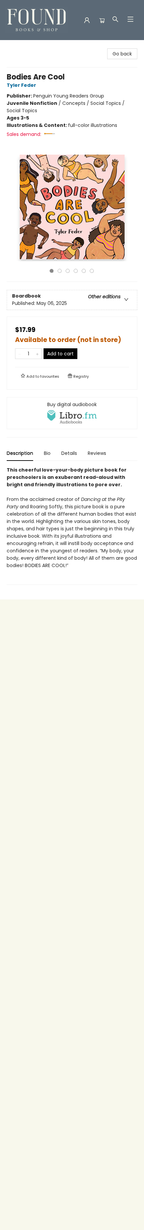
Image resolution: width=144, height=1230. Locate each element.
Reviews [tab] (97, 453)
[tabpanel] (72, 525)
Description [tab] (20, 453)
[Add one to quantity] (37, 353)
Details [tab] (69, 453)
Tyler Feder (21, 85)
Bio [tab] (47, 453)
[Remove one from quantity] (19, 353)
